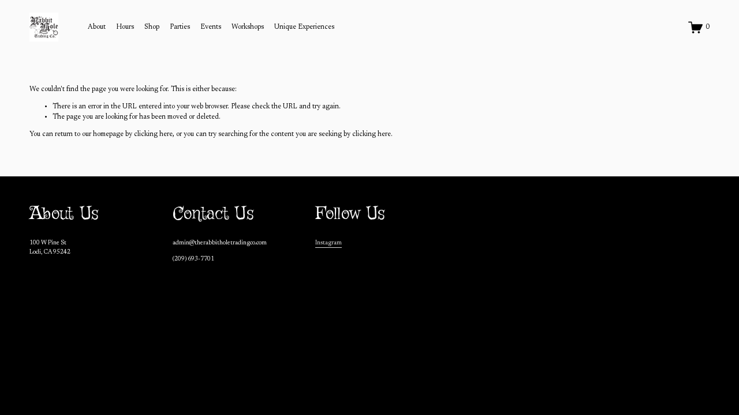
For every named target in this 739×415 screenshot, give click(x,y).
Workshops (248, 27)
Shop (151, 27)
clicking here (153, 134)
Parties (180, 27)
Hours (125, 27)
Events (210, 27)
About (97, 27)
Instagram (328, 243)
